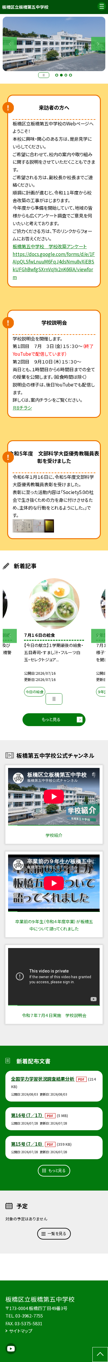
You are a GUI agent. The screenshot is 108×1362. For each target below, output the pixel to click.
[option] (54, 639)
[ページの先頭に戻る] (100, 1354)
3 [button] (66, 75)
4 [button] (70, 75)
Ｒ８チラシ (22, 407)
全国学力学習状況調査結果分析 (43, 1079)
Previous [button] (10, 44)
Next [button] (98, 44)
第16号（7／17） (27, 1115)
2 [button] (61, 75)
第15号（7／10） (27, 1144)
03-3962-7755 (29, 1315)
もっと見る (51, 719)
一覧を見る (56, 1233)
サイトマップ (20, 1331)
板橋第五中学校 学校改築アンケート (50, 246)
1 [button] (56, 75)
